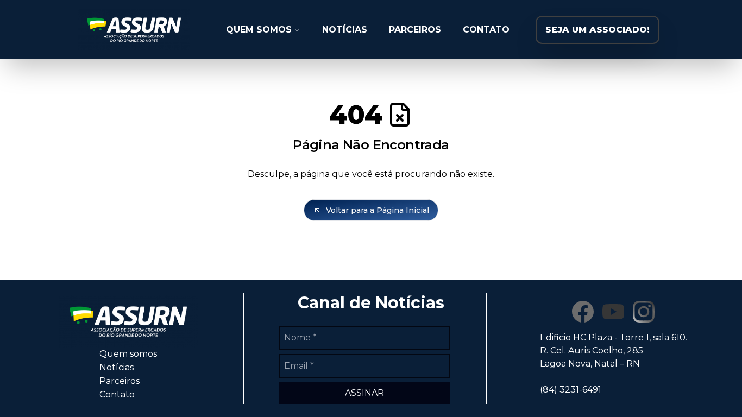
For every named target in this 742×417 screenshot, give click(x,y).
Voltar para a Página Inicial (377, 210)
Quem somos (128, 354)
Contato (117, 394)
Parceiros (119, 381)
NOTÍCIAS (344, 29)
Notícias (116, 367)
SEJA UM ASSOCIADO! (597, 29)
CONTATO (486, 29)
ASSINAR (364, 393)
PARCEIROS (415, 29)
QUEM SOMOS (259, 29)
